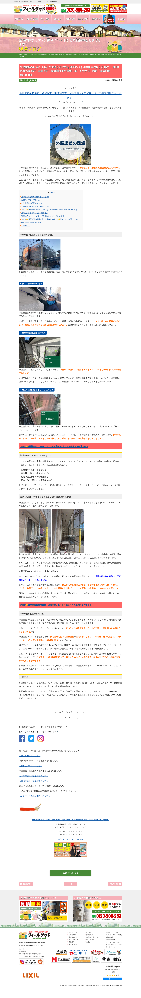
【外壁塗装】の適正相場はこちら (33, 776)
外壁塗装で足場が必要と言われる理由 (35, 197)
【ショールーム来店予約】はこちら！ (35, 796)
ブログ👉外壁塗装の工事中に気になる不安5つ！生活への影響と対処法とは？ (50, 210)
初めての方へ (19, 20)
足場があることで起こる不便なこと (34, 213)
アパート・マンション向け (114, 935)
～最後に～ (25, 226)
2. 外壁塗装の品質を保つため (32, 203)
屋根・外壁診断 (110, 939)
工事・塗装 (45, 20)
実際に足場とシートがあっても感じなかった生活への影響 (42, 216)
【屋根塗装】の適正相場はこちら (33, 781)
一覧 (70, 884)
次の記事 (27, 884)
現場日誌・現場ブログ (93, 937)
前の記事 (114, 884)
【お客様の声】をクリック (30, 766)
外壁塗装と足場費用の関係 (31, 222)
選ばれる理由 (32, 20)
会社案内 (121, 20)
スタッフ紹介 (83, 20)
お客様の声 (70, 20)
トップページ (73, 932)
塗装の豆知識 (24, 80)
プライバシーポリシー (112, 947)
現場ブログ (96, 20)
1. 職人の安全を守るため (30, 200)
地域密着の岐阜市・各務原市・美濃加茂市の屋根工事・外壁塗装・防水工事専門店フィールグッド (71, 95)
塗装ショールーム (74, 939)
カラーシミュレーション (113, 942)
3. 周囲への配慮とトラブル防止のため (35, 206)
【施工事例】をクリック (29, 756)
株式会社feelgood (113, 966)
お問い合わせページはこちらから (70, 839)
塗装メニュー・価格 (112, 932)
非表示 (53, 192)
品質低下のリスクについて (114, 944)
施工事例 (57, 20)
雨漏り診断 (109, 937)
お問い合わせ (90, 939)
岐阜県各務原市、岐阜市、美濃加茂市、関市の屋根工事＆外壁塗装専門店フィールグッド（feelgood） (70, 820)
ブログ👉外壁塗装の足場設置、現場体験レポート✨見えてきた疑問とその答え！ (51, 219)
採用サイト (89, 942)
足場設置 (33, 80)
